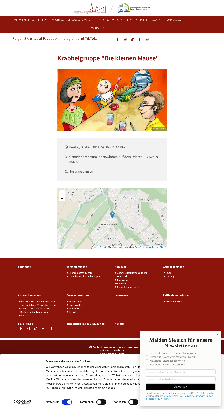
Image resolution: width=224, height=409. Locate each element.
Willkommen (21, 19)
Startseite (24, 266)
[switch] (101, 402)
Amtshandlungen (173, 266)
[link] (38, 20)
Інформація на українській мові (85, 323)
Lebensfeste (104, 19)
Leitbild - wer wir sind (176, 295)
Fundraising (173, 19)
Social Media (25, 323)
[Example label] (125, 39)
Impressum (121, 295)
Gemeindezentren (77, 295)
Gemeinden (123, 19)
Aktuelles (38, 19)
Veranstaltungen (79, 19)
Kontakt (96, 27)
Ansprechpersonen (148, 19)
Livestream (57, 19)
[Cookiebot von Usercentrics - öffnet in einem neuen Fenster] (22, 402)
